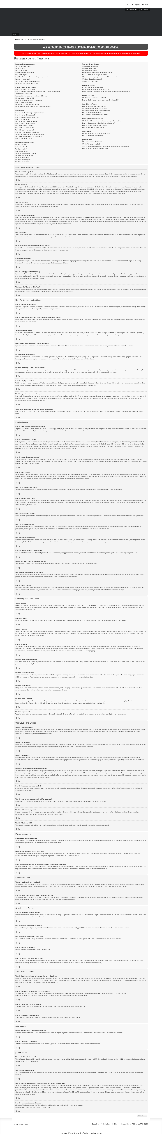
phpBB (84, 359)
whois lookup (19, 1088)
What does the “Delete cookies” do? (26, 83)
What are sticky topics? (22, 157)
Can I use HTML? (21, 147)
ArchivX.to (72, 1133)
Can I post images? (21, 151)
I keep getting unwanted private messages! (96, 89)
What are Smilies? (21, 149)
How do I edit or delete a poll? (25, 123)
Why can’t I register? (21, 70)
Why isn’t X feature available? (91, 144)
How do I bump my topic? (23, 138)
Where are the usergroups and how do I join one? (98, 73)
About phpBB (22, 1061)
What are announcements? (24, 155)
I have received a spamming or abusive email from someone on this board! (106, 92)
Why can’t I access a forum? (24, 126)
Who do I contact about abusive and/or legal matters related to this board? (106, 146)
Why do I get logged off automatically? (27, 81)
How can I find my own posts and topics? (95, 115)
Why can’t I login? (21, 75)
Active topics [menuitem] (145, 9)
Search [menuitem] (15, 34)
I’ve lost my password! (22, 79)
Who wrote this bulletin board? (92, 142)
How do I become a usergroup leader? (94, 75)
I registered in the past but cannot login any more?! (31, 77)
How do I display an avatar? (24, 102)
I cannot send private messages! (92, 87)
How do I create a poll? (22, 119)
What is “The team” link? (90, 81)
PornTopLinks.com (96, 1133)
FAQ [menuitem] (15, 1124)
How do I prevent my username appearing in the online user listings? (37, 92)
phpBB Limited (69, 1059)
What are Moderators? (89, 68)
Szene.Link (64, 1133)
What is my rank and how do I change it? (28, 104)
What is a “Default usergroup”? (92, 79)
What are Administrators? (90, 66)
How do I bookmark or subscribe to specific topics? (98, 123)
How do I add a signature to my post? (27, 117)
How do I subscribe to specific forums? (94, 125)
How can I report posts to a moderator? (27, 132)
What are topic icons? (22, 162)
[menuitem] (114, 1124)
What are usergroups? (89, 70)
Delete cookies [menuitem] (124, 1124)
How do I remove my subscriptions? (93, 127)
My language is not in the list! (24, 98)
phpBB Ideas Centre (101, 1072)
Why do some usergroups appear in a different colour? (99, 77)
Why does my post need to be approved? (28, 136)
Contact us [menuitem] (106, 1124)
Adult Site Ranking (82, 1133)
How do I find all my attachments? (93, 136)
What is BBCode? (21, 145)
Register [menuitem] (136, 5)
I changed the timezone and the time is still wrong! (31, 96)
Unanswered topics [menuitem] (132, 9)
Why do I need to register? (23, 66)
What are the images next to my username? (29, 100)
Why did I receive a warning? (24, 130)
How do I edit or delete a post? (25, 115)
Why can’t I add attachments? (24, 128)
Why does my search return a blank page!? (96, 110)
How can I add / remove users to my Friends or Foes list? (100, 100)
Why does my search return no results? (94, 108)
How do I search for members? (92, 112)
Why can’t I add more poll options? (26, 121)
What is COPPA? (20, 68)
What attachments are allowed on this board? (96, 133)
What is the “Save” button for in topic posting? (29, 134)
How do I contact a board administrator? (95, 148)
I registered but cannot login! (24, 73)
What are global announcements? (26, 153)
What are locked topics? (23, 160)
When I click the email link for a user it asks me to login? (33, 107)
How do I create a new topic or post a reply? (29, 113)
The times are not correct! (23, 94)
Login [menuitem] (146, 5)
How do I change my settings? (25, 89)
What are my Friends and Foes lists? (94, 98)
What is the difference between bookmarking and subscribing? (102, 121)
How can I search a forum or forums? (94, 106)
